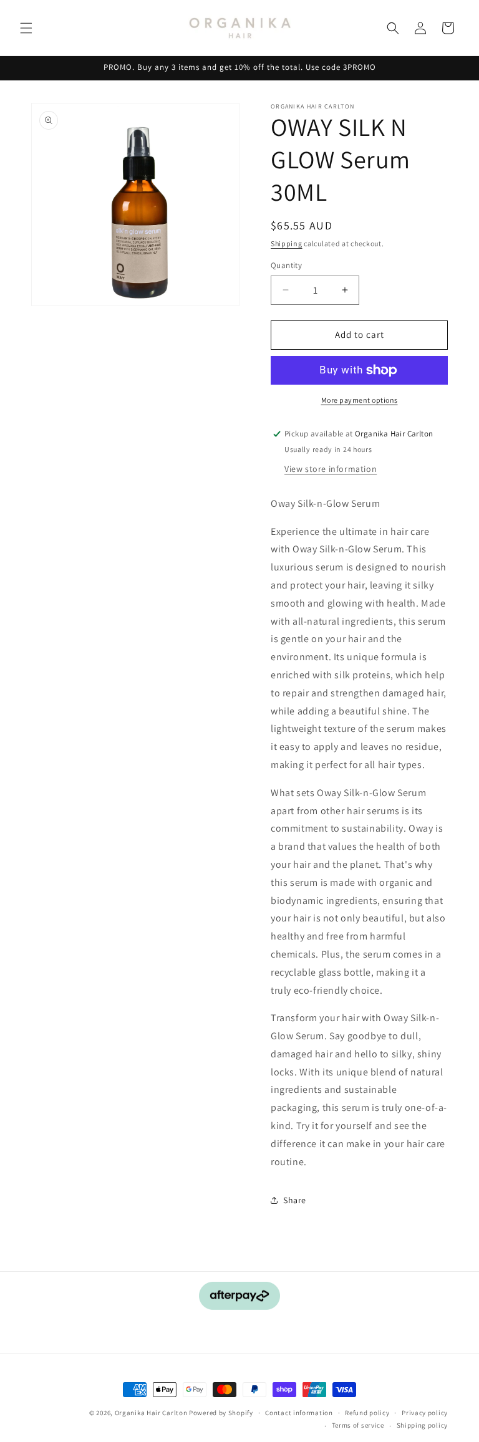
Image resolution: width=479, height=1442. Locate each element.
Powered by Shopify (221, 1412)
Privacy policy (425, 1412)
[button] (26, 28)
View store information (330, 468)
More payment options (359, 400)
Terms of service (358, 1425)
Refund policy (367, 1412)
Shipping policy (422, 1425)
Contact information (298, 1412)
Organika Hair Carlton (151, 1412)
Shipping (286, 243)
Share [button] (294, 1200)
